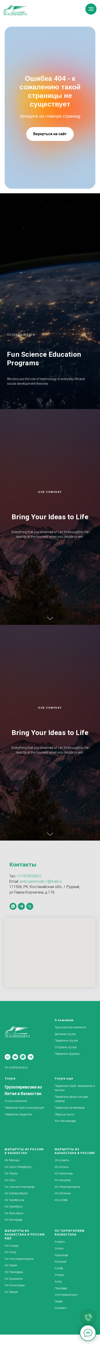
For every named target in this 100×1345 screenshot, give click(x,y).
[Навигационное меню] (90, 9)
